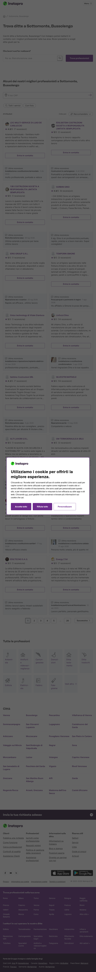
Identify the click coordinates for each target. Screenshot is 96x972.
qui (26, 494)
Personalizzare (65, 506)
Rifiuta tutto (42, 506)
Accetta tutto (21, 506)
